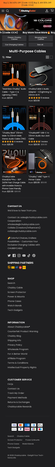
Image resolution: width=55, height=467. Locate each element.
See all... (40, 42)
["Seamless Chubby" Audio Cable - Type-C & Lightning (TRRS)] (14, 72)
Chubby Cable (15, 285)
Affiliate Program (16, 356)
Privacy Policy (15, 342)
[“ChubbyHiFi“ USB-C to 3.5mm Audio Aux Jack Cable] (41, 115)
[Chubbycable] (27, 8)
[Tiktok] (28, 253)
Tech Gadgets (15, 307)
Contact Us (13, 386)
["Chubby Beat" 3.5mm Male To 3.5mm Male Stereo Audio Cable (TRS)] (14, 115)
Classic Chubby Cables (14, 36)
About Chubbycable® (19, 324)
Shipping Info (14, 338)
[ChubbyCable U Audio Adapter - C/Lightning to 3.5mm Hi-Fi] (41, 72)
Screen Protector (17, 289)
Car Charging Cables (14, 42)
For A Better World (17, 351)
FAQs (10, 381)
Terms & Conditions (18, 360)
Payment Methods (17, 395)
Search (11, 280)
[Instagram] (19, 253)
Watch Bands (15, 303)
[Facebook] (14, 253)
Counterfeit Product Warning (23, 329)
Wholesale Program (18, 347)
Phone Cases (14, 298)
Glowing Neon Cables (41, 36)
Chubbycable (20, 453)
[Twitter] (9, 253)
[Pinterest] (33, 253)
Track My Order (16, 390)
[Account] (46, 9)
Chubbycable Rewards (20, 404)
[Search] (9, 9)
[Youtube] (23, 253)
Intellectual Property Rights (22, 365)
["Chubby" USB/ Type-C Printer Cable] (41, 159)
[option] (27, 20)
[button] (35, 95)
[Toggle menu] (3, 9)
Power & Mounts (16, 294)
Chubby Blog (14, 333)
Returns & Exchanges (19, 399)
